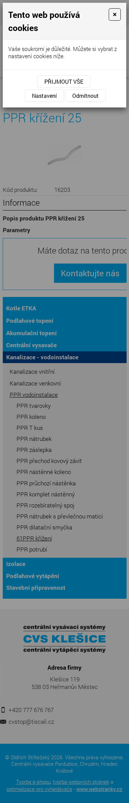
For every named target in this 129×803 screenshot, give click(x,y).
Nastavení (44, 95)
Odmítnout (85, 95)
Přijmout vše (63, 81)
